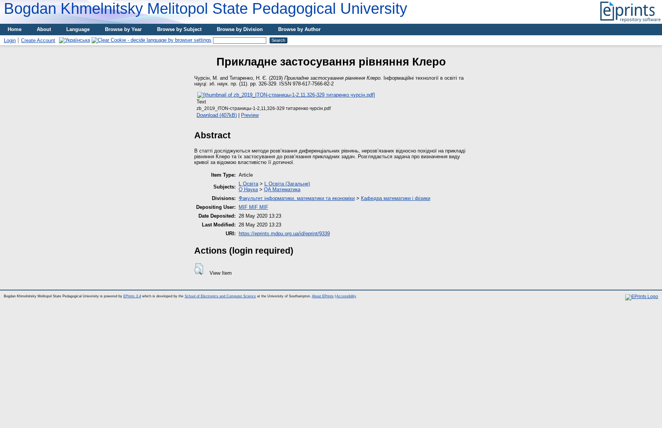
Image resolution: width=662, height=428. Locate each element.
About (44, 29)
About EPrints (323, 296)
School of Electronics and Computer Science (220, 296)
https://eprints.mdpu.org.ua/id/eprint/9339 (284, 233)
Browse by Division (240, 29)
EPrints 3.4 (132, 296)
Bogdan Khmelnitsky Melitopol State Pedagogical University (205, 8)
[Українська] (74, 40)
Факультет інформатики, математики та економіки (297, 198)
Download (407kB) (217, 115)
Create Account (38, 40)
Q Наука (248, 189)
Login (10, 40)
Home (14, 29)
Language (78, 29)
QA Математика (282, 189)
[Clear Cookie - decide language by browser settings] (151, 40)
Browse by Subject (179, 29)
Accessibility (346, 296)
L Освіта (248, 184)
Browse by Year (123, 29)
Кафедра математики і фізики (395, 198)
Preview (250, 115)
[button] (198, 269)
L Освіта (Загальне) (287, 184)
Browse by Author (299, 29)
